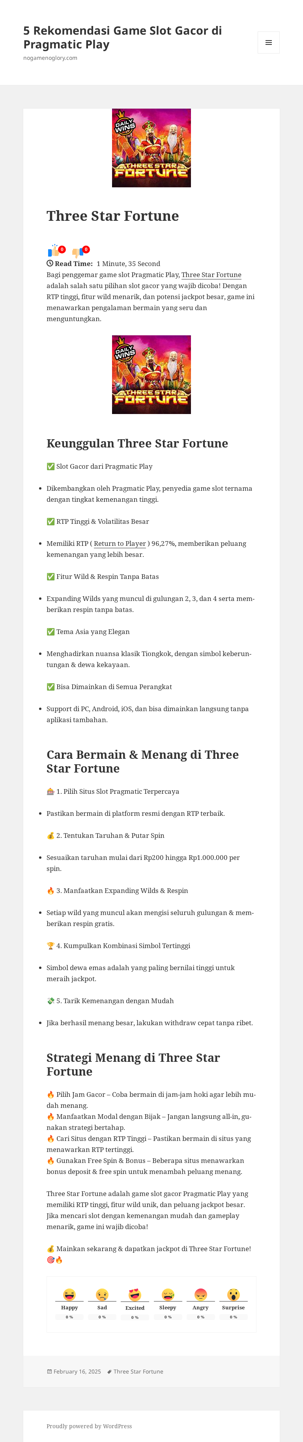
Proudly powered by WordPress (89, 1426)
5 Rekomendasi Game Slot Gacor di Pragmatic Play (122, 37)
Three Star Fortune (113, 215)
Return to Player (120, 543)
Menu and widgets (269, 53)
